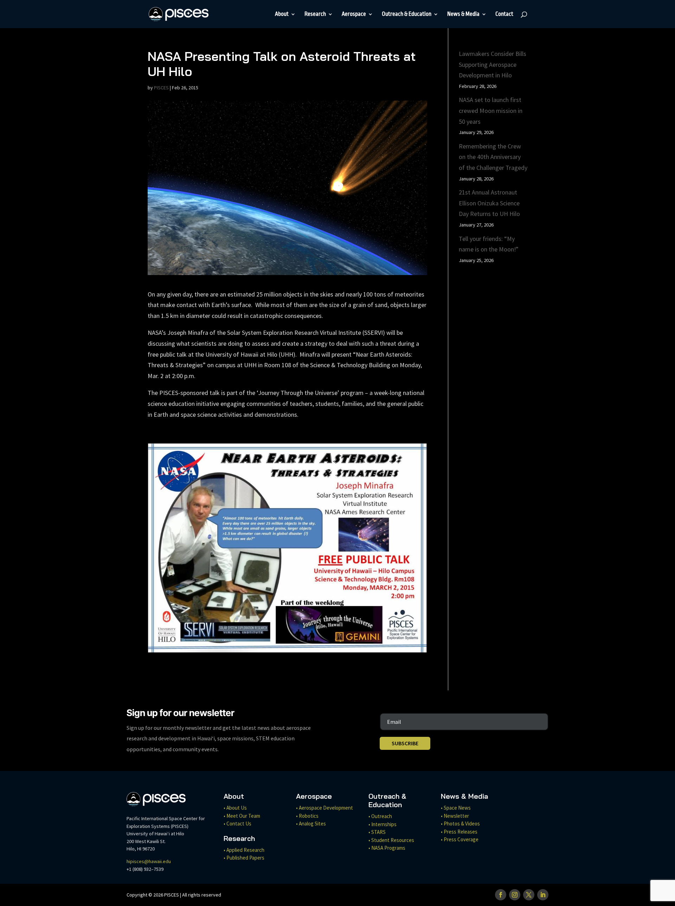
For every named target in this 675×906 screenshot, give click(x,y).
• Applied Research (244, 850)
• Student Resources (391, 840)
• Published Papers (244, 857)
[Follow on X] (528, 894)
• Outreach (380, 816)
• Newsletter (455, 815)
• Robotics (307, 815)
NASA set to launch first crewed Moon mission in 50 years (490, 110)
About (282, 14)
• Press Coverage (459, 839)
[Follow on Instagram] (514, 894)
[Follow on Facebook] (500, 894)
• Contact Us (237, 823)
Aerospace (354, 14)
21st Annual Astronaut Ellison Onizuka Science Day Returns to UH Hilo (489, 203)
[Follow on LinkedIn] (542, 894)
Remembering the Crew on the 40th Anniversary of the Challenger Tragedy (493, 157)
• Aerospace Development (324, 807)
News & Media (463, 14)
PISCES (161, 87)
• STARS (377, 832)
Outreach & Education (406, 14)
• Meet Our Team (242, 815)
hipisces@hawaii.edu (149, 861)
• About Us (235, 807)
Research (315, 14)
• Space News (456, 807)
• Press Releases (459, 831)
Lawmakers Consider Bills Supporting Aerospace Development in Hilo (492, 64)
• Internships (382, 824)
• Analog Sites (311, 823)
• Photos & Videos (460, 823)
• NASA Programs (386, 847)
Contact (504, 14)
